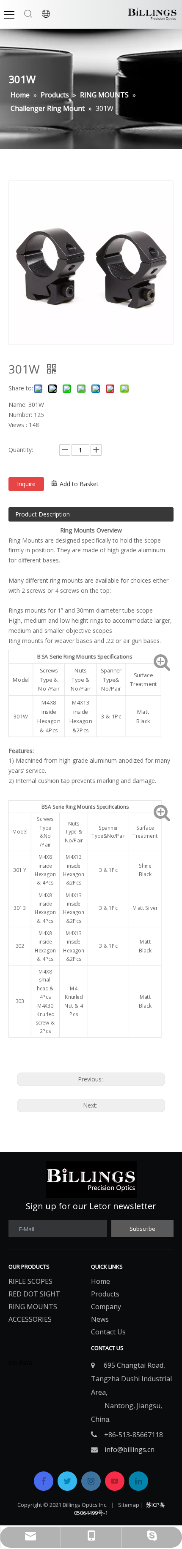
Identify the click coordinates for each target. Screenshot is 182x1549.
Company (106, 1306)
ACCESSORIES (30, 1319)
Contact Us (108, 1332)
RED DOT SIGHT (34, 1294)
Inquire (26, 484)
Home (100, 1281)
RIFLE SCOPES (30, 1281)
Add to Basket (79, 484)
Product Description (42, 514)
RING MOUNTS (32, 1306)
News (100, 1319)
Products (105, 1294)
